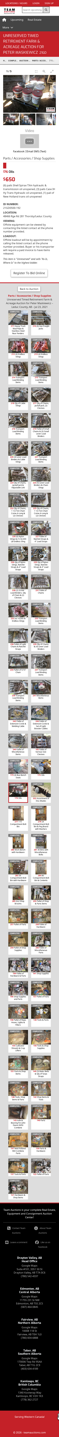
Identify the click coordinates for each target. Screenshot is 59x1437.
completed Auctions (14, 60)
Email (30, 151)
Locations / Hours (16, 3)
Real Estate (35, 19)
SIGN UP (49, 3)
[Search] (46, 10)
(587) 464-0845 (29, 1307)
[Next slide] (49, 95)
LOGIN (36, 3)
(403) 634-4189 (29, 1368)
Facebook (19, 151)
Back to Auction (29, 289)
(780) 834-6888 (29, 1338)
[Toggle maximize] (52, 71)
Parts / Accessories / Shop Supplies (40, 60)
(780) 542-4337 (29, 1276)
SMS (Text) (40, 151)
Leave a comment (18, 1242)
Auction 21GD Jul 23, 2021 (25, 60)
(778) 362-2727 (29, 1399)
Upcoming (17, 19)
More (6, 27)
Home (5, 60)
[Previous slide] (9, 95)
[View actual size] (44, 71)
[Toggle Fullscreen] (36, 71)
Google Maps (29, 1265)
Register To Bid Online (29, 273)
